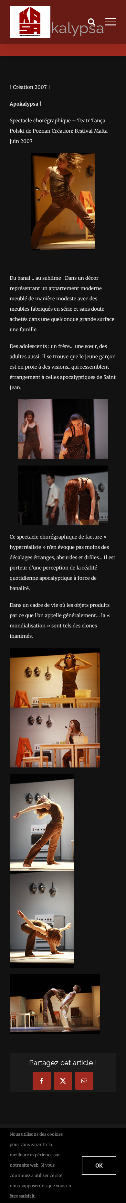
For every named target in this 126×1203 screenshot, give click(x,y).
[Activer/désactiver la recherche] (91, 21)
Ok (99, 1165)
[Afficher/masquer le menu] (110, 21)
